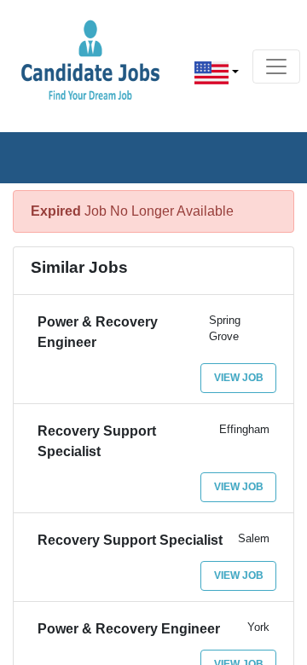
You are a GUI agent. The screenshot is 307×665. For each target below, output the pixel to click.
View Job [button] (239, 378)
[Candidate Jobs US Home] (90, 59)
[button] (216, 73)
